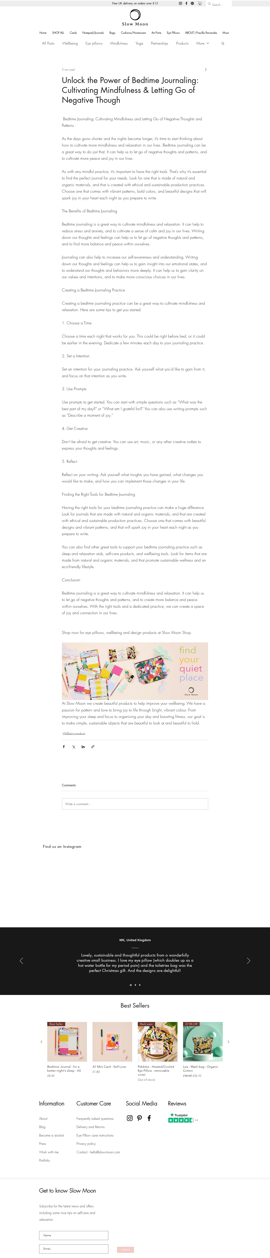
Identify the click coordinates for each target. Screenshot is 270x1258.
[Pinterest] (192, 3)
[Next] (248, 961)
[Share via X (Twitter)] (73, 746)
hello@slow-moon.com (105, 1152)
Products (182, 43)
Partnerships (159, 43)
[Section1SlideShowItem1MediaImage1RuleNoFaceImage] (130, 985)
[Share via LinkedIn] (83, 746)
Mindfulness (119, 43)
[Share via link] (93, 746)
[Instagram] (180, 3)
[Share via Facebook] (64, 746)
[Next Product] (228, 1041)
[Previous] (21, 961)
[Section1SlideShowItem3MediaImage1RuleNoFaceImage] (139, 985)
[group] (135, 1052)
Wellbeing (70, 43)
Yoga (139, 43)
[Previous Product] (41, 1041)
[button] (200, 3)
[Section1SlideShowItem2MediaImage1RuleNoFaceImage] (135, 985)
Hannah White (121, 940)
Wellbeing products (74, 733)
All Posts (48, 43)
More (200, 43)
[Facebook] (186, 3)
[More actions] (205, 69)
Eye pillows (94, 43)
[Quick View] (112, 1042)
